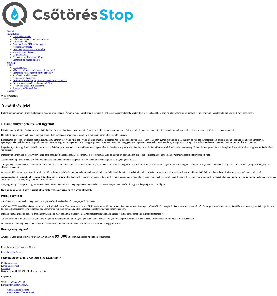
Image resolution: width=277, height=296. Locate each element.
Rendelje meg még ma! (11, 252)
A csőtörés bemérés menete (25, 75)
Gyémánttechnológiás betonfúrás (28, 57)
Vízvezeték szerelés (22, 36)
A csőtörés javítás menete (24, 78)
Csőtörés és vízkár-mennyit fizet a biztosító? (33, 73)
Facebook (5, 268)
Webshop (11, 62)
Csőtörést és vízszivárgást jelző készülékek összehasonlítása (40, 80)
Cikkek (10, 65)
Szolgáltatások (13, 34)
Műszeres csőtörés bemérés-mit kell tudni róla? (34, 70)
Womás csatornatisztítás (23, 52)
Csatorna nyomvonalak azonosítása (29, 49)
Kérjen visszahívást (10, 266)
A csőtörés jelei (20, 67)
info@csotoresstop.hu (18, 285)
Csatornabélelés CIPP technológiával (29, 44)
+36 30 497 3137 (17, 282)
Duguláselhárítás (20, 54)
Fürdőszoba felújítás (22, 41)
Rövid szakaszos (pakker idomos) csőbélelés (33, 83)
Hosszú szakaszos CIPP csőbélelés (28, 85)
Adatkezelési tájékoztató (18, 290)
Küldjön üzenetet (9, 263)
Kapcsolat (11, 91)
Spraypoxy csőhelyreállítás (25, 88)
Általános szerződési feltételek (20, 292)
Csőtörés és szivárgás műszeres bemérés (31, 39)
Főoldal (10, 31)
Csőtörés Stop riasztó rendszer (26, 60)
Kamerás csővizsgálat (22, 47)
